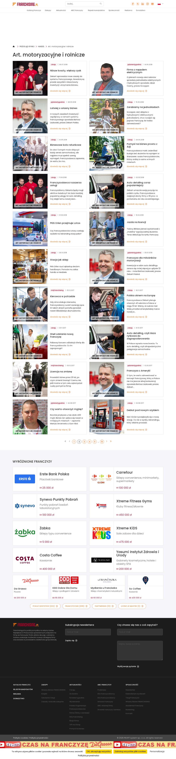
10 (102, 441)
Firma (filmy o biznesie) (79, 713)
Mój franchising (75, 717)
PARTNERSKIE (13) (103, 606)
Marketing (130, 709)
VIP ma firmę (74, 724)
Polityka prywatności (38, 738)
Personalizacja (157, 751)
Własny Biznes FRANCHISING (53, 690)
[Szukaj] (100, 4)
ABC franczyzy (77, 10)
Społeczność (114, 10)
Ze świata (73, 694)
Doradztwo (140, 10)
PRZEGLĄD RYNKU (27, 46)
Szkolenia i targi (48, 698)
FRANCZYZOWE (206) (74, 606)
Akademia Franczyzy (134, 705)
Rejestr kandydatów (96, 10)
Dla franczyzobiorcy (106, 694)
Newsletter (130, 690)
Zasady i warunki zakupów (52, 701)
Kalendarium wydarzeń (135, 694)
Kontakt (129, 713)
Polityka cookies (20, 738)
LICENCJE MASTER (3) (130, 606)
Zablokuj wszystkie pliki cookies (130, 751)
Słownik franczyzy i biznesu (109, 709)
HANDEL (41, 46)
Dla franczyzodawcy (106, 698)
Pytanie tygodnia (76, 698)
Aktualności (61, 10)
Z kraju (72, 690)
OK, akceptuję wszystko (99, 751)
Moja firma (74, 720)
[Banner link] (88, 29)
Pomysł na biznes (76, 728)
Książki (44, 694)
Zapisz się (69, 640)
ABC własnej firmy (105, 705)
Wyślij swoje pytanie (126, 666)
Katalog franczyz (34, 10)
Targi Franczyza (132, 698)
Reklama (128, 10)
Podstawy (102, 690)
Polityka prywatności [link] (88, 755)
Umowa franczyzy (105, 701)
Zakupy (48, 10)
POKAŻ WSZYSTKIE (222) (44, 606)
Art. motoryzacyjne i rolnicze (61, 46)
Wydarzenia (74, 701)
